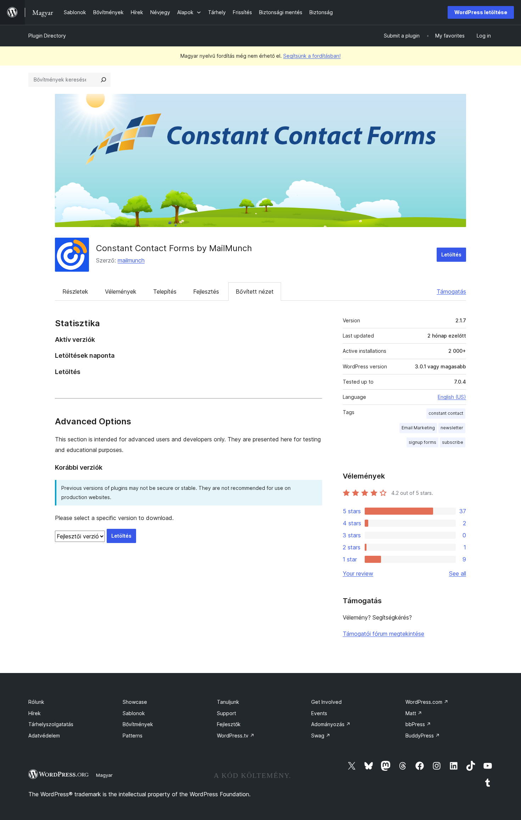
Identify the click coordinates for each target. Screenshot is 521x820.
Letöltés (451, 254)
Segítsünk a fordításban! (312, 56)
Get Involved (326, 702)
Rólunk (36, 702)
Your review (358, 573)
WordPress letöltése (480, 12)
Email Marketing (418, 427)
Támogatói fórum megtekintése (383, 633)
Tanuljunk (228, 702)
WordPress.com (426, 702)
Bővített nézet (255, 291)
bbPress (418, 724)
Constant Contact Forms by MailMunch (174, 248)
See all (457, 573)
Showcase (135, 702)
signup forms (422, 442)
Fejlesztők (229, 724)
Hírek (34, 713)
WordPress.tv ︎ (235, 736)
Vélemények (120, 291)
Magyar (104, 775)
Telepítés (165, 291)
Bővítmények (138, 724)
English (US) (452, 397)
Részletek (75, 291)
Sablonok (134, 713)
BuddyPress (422, 736)
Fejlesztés (206, 291)
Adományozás (331, 724)
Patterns (132, 736)
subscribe (452, 442)
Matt (413, 713)
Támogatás (451, 291)
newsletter (452, 427)
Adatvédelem (44, 736)
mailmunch (131, 260)
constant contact (445, 413)
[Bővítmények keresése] (103, 80)
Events (319, 713)
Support (226, 713)
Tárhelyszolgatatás (50, 724)
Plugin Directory (47, 36)
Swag (320, 736)
